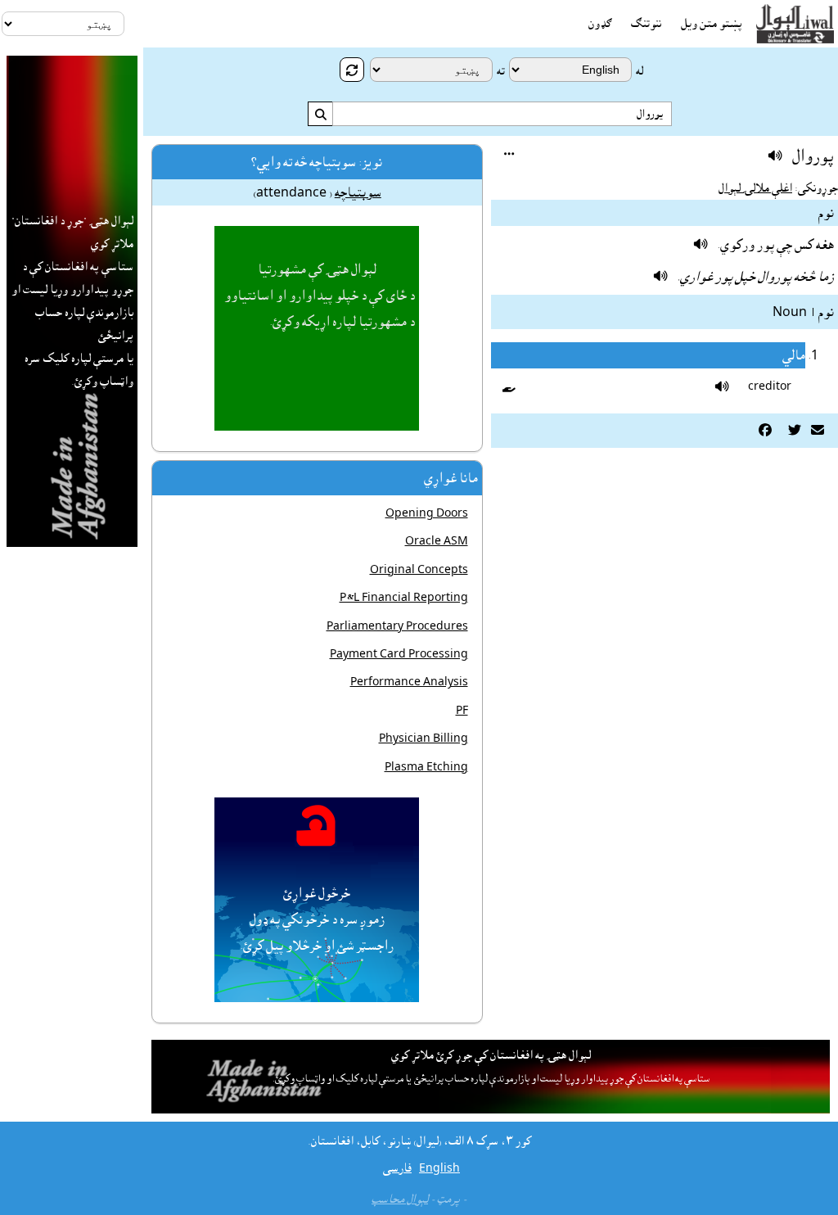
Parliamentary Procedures (397, 626)
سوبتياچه (358, 192)
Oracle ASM (436, 541)
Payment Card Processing (399, 654)
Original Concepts (419, 570)
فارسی (397, 1168)
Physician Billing (423, 738)
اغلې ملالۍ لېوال (755, 188)
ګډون (599, 23)
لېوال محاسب (400, 1199)
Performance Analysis (409, 682)
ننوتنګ (646, 23)
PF (462, 710)
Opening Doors (426, 513)
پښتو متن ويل (711, 23)
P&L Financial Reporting (404, 597)
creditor (769, 386)
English (439, 1168)
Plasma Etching (426, 767)
